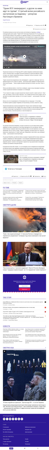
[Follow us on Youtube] (10, 419)
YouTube (27, 441)
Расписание (27, 444)
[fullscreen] (45, 67)
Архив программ (28, 432)
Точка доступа (6, 439)
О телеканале (6, 427)
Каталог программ (7, 429)
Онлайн (26, 439)
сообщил (38, 32)
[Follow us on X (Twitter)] (7, 419)
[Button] (29, 25)
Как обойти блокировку (8, 432)
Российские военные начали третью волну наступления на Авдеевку (22, 46)
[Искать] (38, 448)
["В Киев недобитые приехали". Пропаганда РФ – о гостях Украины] (24, 375)
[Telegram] (25, 448)
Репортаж (5, 5)
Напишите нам (28, 429)
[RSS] (19, 419)
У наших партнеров (7, 441)
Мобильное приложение (30, 427)
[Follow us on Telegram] (16, 419)
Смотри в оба (8, 348)
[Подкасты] (22, 419)
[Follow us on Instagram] (13, 419)
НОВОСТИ (6, 326)
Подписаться (40, 168)
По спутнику (5, 444)
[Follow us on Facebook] (4, 419)
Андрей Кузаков (6, 20)
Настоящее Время (9, 48)
